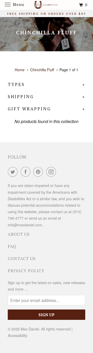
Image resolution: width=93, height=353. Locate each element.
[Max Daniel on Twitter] (14, 172)
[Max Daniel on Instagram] (52, 172)
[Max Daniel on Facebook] (27, 172)
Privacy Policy (26, 270)
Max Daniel (30, 329)
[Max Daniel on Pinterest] (39, 172)
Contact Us (22, 258)
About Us (19, 234)
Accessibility (17, 335)
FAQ (12, 246)
